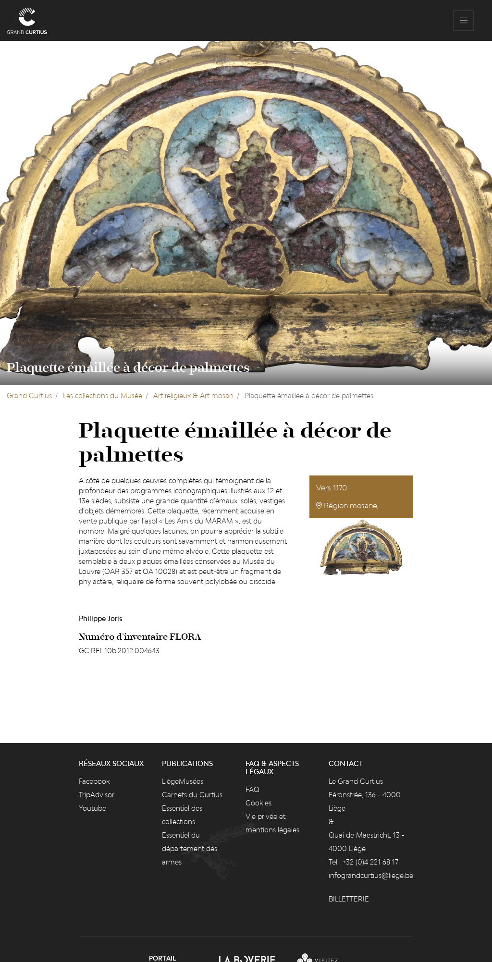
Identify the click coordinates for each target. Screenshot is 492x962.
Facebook (94, 781)
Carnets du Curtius (192, 795)
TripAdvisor (96, 795)
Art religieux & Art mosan (193, 395)
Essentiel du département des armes (189, 848)
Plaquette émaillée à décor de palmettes (128, 368)
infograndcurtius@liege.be (371, 875)
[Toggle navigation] (463, 20)
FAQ (252, 789)
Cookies (258, 803)
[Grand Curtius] (27, 20)
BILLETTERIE (349, 899)
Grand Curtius (29, 395)
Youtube (92, 808)
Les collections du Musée (102, 395)
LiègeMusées (182, 781)
